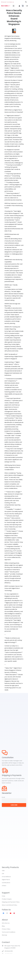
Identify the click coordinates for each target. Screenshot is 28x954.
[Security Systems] (7, 2)
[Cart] (22, 5)
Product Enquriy (7, 899)
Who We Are (5, 923)
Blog (3, 926)
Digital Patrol (6, 879)
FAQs (3, 896)
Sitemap (4, 935)
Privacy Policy (6, 929)
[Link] (19, 6)
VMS (3, 871)
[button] (25, 2)
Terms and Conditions (8, 932)
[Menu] (13, 6)
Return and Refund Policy (9, 905)
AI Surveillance (6, 877)
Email (3, 797)
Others (4, 886)
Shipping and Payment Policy (11, 902)
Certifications (6, 883)
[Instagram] (7, 913)
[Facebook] (3, 913)
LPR (3, 873)
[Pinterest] (14, 913)
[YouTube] (10, 913)
